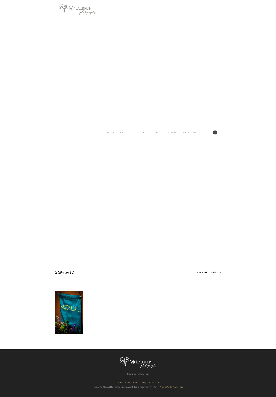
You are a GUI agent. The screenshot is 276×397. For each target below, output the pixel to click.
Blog (158, 132)
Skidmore (207, 272)
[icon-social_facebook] (215, 132)
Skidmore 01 (216, 272)
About (124, 132)
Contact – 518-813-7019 (183, 132)
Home (110, 132)
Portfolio (142, 132)
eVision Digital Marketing (170, 387)
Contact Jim (153, 382)
